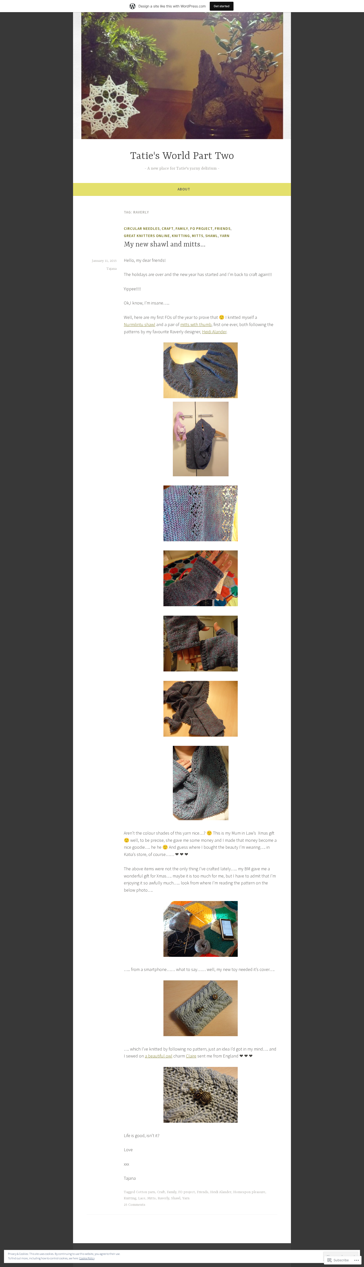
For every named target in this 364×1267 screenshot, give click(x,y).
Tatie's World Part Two (182, 156)
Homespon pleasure (249, 1192)
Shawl (211, 235)
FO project (201, 228)
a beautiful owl (158, 1056)
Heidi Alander (214, 331)
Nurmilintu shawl (139, 324)
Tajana (111, 269)
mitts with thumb (195, 324)
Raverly (163, 1198)
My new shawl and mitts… (165, 245)
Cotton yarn (145, 1192)
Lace (141, 1198)
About (184, 189)
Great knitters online (147, 235)
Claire (191, 1056)
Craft (168, 228)
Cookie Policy (87, 1258)
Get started (222, 6)
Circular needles (142, 228)
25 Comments (134, 1205)
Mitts (197, 235)
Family (182, 228)
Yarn (225, 235)
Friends (223, 228)
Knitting (181, 235)
